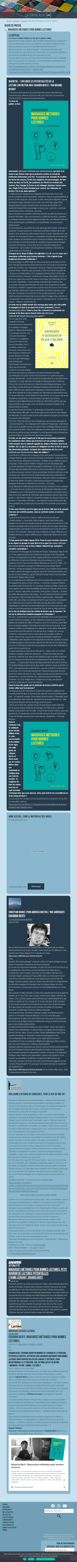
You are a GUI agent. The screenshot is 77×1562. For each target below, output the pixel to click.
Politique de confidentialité (45, 1559)
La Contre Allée (39, 1245)
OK (25, 1559)
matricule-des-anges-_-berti (17, 886)
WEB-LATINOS (37, 1344)
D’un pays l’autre (8, 1522)
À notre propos (8, 1517)
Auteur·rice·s (7, 1509)
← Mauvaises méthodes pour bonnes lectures (28, 29)
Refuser (31, 1559)
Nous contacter (8, 1525)
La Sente (24, 21)
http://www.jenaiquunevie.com (24, 1253)
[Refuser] (74, 1557)
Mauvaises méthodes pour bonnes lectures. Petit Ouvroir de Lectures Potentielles (38, 1271)
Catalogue (16, 21)
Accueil (9, 21)
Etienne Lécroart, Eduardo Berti (26, 1277)
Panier (5, 1530)
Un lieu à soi (7, 1515)
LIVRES (16, 1334)
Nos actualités (8, 1512)
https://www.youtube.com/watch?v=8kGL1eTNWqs (38, 1195)
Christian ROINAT (25, 919)
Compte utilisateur (9, 1527)
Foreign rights (8, 1520)
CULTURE (11, 1334)
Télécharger (36, 886)
